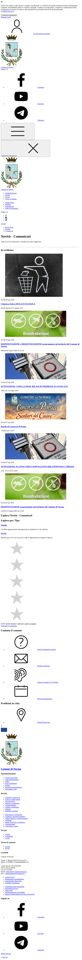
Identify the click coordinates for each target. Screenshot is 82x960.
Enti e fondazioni (11, 783)
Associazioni (9, 206)
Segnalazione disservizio (13, 881)
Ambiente (8, 820)
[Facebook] (6, 216)
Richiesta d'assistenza (12, 883)
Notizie (7, 834)
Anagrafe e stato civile (12, 797)
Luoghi (7, 846)
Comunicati (9, 836)
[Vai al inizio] (2, 726)
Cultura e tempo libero (12, 799)
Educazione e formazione (13, 815)
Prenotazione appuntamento (14, 879)
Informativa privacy (11, 888)
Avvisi (7, 838)
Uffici (7, 781)
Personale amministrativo (13, 787)
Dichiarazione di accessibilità (15, 892)
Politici (7, 785)
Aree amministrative (12, 780)
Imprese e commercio (12, 803)
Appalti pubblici (10, 805)
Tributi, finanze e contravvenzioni (16, 818)
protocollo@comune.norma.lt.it (16, 872)
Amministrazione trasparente (14, 887)
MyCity (5, 957)
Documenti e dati (11, 789)
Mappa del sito (6, 954)
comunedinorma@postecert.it (15, 873)
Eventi (7, 848)
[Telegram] (6, 220)
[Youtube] (6, 218)
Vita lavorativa (10, 801)
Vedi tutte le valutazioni (9, 626)
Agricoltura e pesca (11, 826)
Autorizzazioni (10, 824)
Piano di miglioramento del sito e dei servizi (19, 894)
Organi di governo (11, 778)
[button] (11, 193)
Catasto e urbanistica (12, 807)
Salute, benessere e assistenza (15, 822)
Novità (7, 229)
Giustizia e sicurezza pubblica (15, 816)
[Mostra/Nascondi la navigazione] (18, 131)
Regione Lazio (6, 17)
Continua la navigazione (9, 15)
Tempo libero (9, 202)
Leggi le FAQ (10, 877)
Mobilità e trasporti (11, 811)
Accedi (3, 224)
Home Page (9, 227)
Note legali (8, 890)
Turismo (8, 204)
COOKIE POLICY (7, 11)
